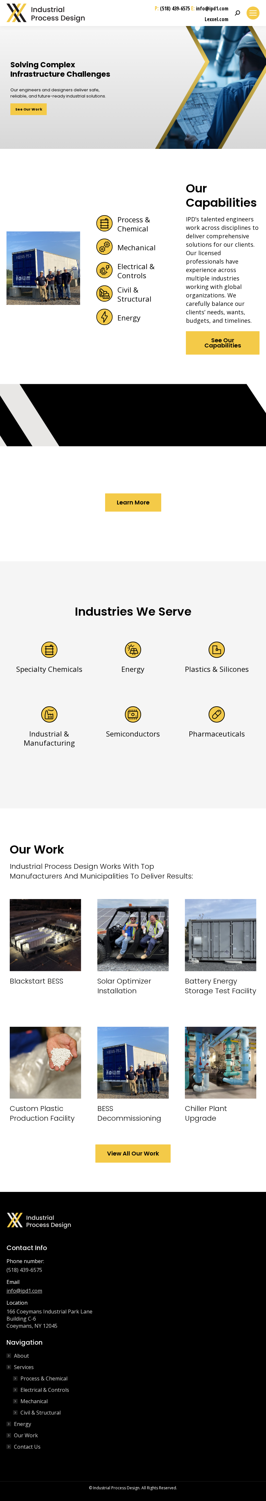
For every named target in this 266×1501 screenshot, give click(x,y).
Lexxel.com (216, 19)
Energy (22, 1424)
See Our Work (28, 109)
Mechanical (34, 1401)
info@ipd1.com (212, 8)
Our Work (26, 1435)
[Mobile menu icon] (253, 13)
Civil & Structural (40, 1412)
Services (24, 1367)
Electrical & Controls (44, 1389)
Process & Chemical (43, 1378)
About (21, 1355)
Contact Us (27, 1446)
